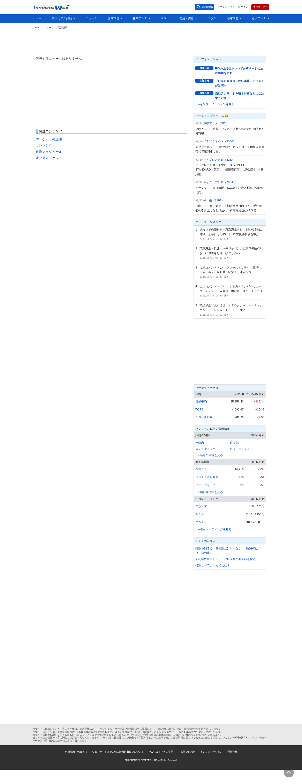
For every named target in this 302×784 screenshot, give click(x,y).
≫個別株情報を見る (210, 492)
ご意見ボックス (226, 7)
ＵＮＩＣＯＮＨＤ (206, 477)
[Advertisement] (151, 41)
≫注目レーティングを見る (214, 529)
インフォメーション (211, 751)
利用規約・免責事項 (76, 751)
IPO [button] (164, 18)
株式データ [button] (140, 18)
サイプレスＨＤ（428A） (219, 159)
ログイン (243, 7)
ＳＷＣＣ (201, 469)
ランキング (44, 145)
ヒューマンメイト (241, 449)
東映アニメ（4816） (216, 123)
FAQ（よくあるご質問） (162, 751)
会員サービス (260, 7)
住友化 (234, 442)
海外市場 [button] (233, 18)
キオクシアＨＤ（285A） (219, 182)
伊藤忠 (199, 442)
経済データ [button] (259, 18)
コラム (211, 18)
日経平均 (201, 401)
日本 (226, 239)
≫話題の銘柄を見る (210, 455)
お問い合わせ (188, 751)
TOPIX (199, 409)
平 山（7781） (213, 200)
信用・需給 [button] (187, 18)
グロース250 (203, 417)
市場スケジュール (49, 151)
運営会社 (232, 751)
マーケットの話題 (49, 139)
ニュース (91, 18)
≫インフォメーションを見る (215, 104)
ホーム (37, 18)
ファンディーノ (205, 485)
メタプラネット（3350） (219, 141)
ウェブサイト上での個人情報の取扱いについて (118, 751)
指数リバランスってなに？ (212, 565)
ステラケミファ (205, 449)
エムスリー (202, 522)
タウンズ (201, 506)
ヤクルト (201, 514)
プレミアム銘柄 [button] (62, 18)
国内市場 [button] (114, 18)
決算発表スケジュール (52, 158)
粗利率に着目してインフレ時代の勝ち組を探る (225, 559)
